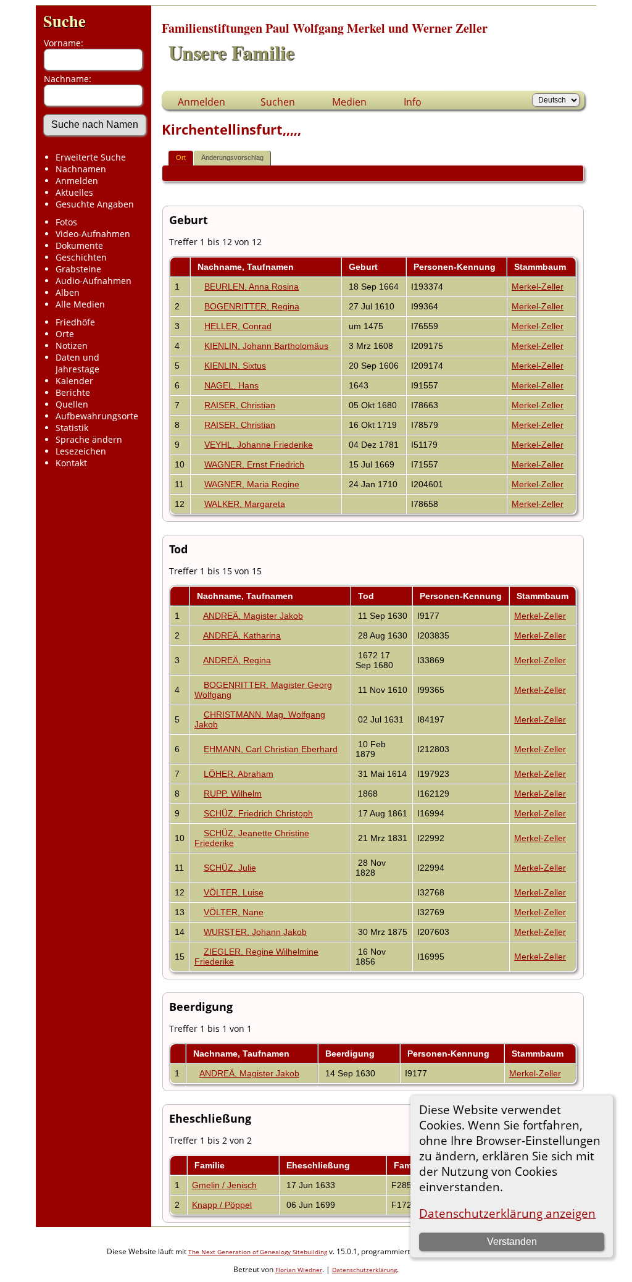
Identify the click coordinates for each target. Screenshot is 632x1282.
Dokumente (79, 245)
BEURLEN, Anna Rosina (251, 286)
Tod (367, 596)
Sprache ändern (89, 439)
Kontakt (71, 463)
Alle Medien (80, 304)
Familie (210, 1165)
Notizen (72, 345)
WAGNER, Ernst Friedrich (254, 464)
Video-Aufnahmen (93, 234)
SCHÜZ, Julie (230, 868)
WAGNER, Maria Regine (251, 484)
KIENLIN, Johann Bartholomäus (266, 346)
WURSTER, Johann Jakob (255, 932)
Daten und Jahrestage (77, 363)
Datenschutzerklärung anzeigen (507, 1213)
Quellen (72, 404)
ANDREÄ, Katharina (242, 635)
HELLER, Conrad (238, 326)
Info (413, 102)
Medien (349, 102)
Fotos (66, 222)
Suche (64, 21)
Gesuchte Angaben (95, 204)
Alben (68, 292)
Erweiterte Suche (91, 157)
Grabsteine (78, 269)
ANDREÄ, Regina (237, 660)
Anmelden (77, 180)
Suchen (277, 102)
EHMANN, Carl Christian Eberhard (271, 749)
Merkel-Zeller (537, 286)
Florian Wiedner (298, 1269)
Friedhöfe (75, 322)
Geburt (364, 267)
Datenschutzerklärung (364, 1269)
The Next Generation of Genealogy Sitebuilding (257, 1251)
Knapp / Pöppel (222, 1205)
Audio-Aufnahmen (93, 281)
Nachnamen (81, 169)
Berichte (73, 392)
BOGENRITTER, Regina (251, 306)
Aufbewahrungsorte (97, 416)
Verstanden (512, 1241)
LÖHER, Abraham (238, 774)
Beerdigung (351, 1053)
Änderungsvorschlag (232, 157)
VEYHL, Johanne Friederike (258, 445)
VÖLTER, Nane (234, 912)
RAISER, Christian (239, 405)
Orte (65, 334)
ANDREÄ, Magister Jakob (253, 616)
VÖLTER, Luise (234, 892)
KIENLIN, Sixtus (235, 366)
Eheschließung (319, 1165)
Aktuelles (74, 192)
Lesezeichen (81, 451)
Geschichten (81, 257)
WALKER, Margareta (244, 504)
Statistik (72, 428)
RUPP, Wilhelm (233, 793)
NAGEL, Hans (231, 385)
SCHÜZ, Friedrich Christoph (258, 813)
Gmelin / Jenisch (224, 1185)
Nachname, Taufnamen (247, 267)
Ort (181, 157)
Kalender (74, 381)
